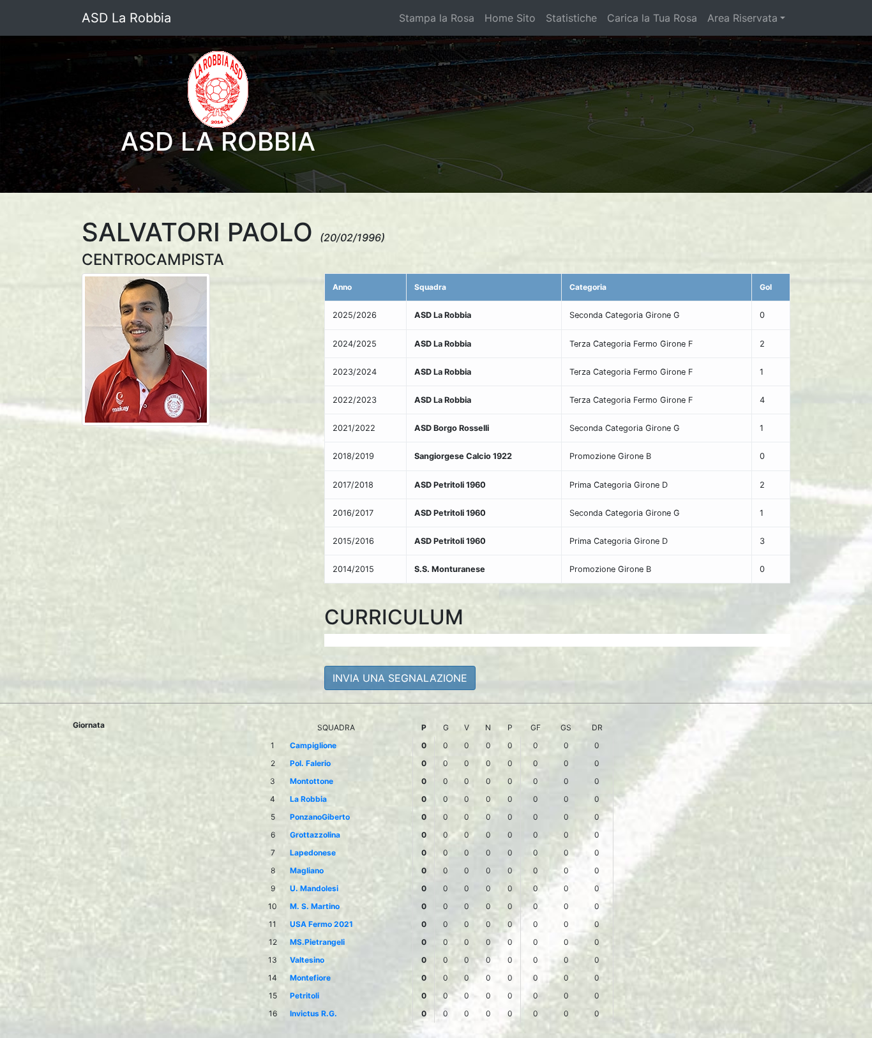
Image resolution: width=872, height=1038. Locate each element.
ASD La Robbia (126, 18)
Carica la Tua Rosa (652, 17)
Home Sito (510, 17)
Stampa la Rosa (436, 17)
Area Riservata (742, 17)
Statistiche (571, 17)
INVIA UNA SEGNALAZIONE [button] (400, 678)
